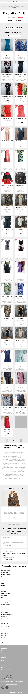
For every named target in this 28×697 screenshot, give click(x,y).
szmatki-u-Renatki (7, 54)
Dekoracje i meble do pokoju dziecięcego (9, 578)
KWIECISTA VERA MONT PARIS (9, 163)
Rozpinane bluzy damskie (6, 614)
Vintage (2, 639)
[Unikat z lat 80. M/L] (21, 178)
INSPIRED (20, 98)
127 (18, 440)
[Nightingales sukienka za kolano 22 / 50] (7, 67)
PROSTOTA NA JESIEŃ (21, 207)
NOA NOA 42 (7, 207)
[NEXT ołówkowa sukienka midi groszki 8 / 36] (21, 67)
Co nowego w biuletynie (14, 488)
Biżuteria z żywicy (5, 572)
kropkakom (20, 54)
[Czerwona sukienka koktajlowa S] (21, 89)
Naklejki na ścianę (5, 597)
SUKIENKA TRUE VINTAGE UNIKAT (10, 185)
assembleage (21, 120)
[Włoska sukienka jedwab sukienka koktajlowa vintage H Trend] (7, 134)
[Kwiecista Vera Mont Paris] (7, 156)
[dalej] (21, 422)
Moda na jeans (4, 595)
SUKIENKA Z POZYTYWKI (21, 362)
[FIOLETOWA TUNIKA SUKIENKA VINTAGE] (21, 267)
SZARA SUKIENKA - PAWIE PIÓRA (9, 251)
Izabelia (20, 365)
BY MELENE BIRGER (20, 340)
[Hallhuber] (21, 311)
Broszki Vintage (4, 576)
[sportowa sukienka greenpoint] (7, 378)
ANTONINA (20, 142)
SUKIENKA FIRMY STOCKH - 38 (9, 362)
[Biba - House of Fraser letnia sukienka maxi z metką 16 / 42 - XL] (7, 89)
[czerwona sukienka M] (7, 111)
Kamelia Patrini (7, 253)
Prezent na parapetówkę (6, 610)
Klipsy (2, 583)
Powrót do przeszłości (7, 365)
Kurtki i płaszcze (4, 591)
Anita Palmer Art (7, 231)
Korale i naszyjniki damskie (6, 589)
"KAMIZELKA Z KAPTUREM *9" (11, 540)
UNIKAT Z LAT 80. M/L (21, 185)
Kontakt (2, 667)
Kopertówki (3, 585)
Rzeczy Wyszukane (7, 165)
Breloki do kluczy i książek (6, 574)
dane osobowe (9, 684)
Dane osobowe (4, 655)
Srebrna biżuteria (4, 618)
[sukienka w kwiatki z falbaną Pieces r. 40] (7, 289)
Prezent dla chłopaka (5, 607)
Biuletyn (3, 652)
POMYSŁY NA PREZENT (10, 17)
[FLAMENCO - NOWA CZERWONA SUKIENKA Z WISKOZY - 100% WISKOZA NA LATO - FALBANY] (7, 422)
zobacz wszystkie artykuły (14, 524)
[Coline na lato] (7, 333)
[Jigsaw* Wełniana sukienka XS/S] (21, 134)
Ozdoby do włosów (5, 602)
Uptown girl (7, 387)
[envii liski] (21, 222)
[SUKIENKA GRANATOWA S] (7, 267)
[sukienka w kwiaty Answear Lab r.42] (21, 289)
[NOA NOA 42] (7, 200)
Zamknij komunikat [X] (14, 8)
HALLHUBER (21, 318)
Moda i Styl (14, 507)
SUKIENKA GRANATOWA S (8, 274)
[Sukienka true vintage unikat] (7, 178)
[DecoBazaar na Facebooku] (6, 687)
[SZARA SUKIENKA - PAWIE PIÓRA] (7, 245)
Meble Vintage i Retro (5, 593)
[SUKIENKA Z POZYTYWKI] (21, 356)
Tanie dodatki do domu (5, 626)
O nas (2, 650)
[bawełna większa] (7, 400)
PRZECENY (20, 17)
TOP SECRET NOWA (20, 385)
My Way (7, 187)
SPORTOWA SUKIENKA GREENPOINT (10, 385)
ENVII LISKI (20, 229)
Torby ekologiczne (4, 628)
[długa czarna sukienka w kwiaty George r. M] (7, 311)
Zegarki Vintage (4, 642)
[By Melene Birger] (21, 333)
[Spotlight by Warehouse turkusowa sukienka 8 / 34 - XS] (7, 45)
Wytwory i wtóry (7, 209)
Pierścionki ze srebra (5, 604)
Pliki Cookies (4, 657)
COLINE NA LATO (7, 340)
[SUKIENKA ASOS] (21, 245)
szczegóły (16, 6)
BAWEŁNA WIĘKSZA (7, 407)
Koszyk (19, 1)
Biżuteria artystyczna (5, 570)
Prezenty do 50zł (4, 612)
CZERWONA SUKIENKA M (7, 118)
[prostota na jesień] (21, 200)
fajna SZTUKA (7, 431)
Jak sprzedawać (4, 665)
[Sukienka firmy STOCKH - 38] (7, 356)
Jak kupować (4, 663)
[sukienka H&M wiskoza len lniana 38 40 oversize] (21, 45)
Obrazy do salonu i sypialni (6, 600)
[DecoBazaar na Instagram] (2, 687)
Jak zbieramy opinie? (14, 533)
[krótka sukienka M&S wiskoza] (21, 400)
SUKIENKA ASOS (20, 251)
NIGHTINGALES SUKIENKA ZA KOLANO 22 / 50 (12, 74)
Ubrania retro (3, 635)
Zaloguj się (15, 1)
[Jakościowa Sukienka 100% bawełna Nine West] (21, 111)
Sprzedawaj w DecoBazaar (6, 669)
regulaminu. (8, 682)
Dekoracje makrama (5, 581)
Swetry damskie (4, 623)
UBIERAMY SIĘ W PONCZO (14, 510)
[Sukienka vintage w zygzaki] (21, 156)
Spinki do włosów (4, 616)
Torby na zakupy (4, 631)
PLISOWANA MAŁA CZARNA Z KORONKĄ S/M (12, 229)
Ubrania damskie (4, 633)
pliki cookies (14, 684)
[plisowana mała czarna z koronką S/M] (7, 222)
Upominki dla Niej (4, 637)
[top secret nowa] (21, 378)
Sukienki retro (4, 621)
